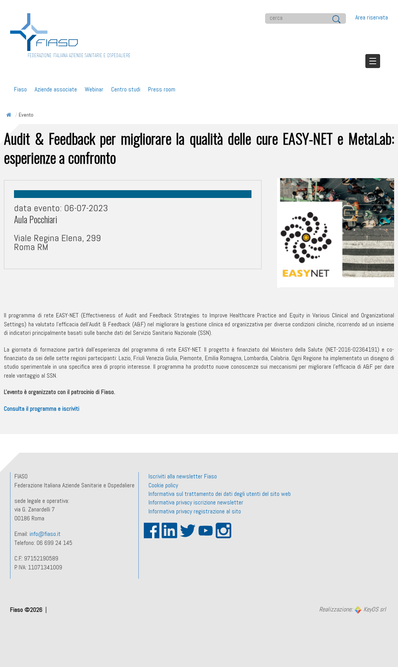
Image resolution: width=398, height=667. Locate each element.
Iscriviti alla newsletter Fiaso (182, 476)
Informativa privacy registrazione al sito (194, 511)
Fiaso (20, 89)
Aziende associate (56, 89)
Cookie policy (163, 485)
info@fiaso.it (45, 534)
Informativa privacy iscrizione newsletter (195, 502)
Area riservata (371, 17)
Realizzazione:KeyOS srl (352, 609)
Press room (161, 89)
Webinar (94, 89)
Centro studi (125, 89)
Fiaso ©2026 (27, 610)
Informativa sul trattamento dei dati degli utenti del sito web (219, 494)
